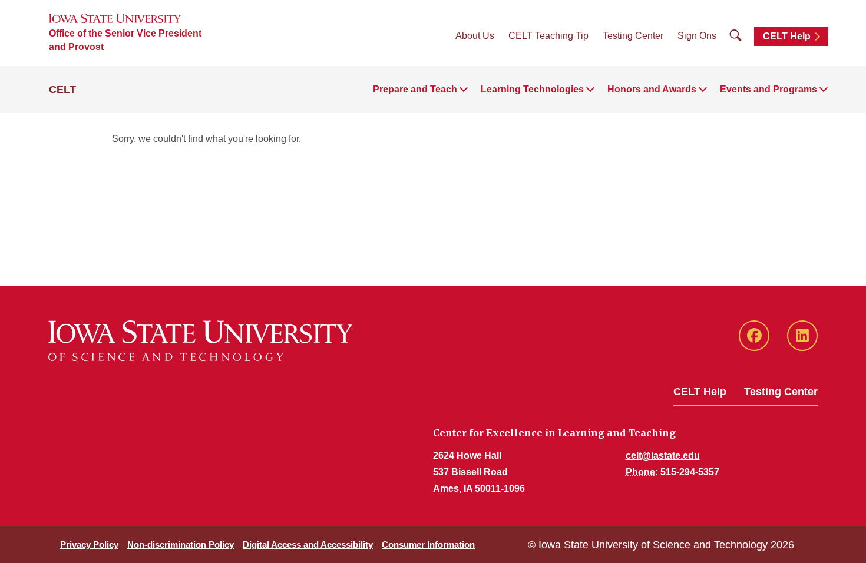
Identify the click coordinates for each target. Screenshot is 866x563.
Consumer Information (428, 544)
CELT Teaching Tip (548, 36)
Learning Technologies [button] (532, 89)
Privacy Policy (89, 544)
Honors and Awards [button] (651, 89)
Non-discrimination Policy (180, 544)
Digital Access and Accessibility (308, 544)
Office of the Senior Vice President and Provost (125, 40)
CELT (62, 89)
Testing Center (633, 36)
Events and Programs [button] (768, 89)
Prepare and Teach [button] (415, 89)
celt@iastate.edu (663, 456)
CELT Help (787, 36)
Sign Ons (696, 36)
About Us (474, 36)
